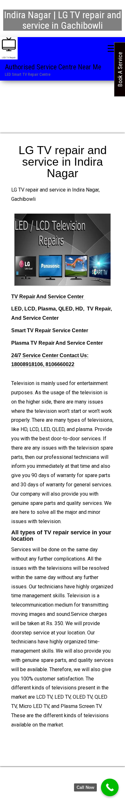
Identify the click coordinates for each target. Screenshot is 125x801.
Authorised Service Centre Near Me (53, 67)
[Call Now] (110, 787)
